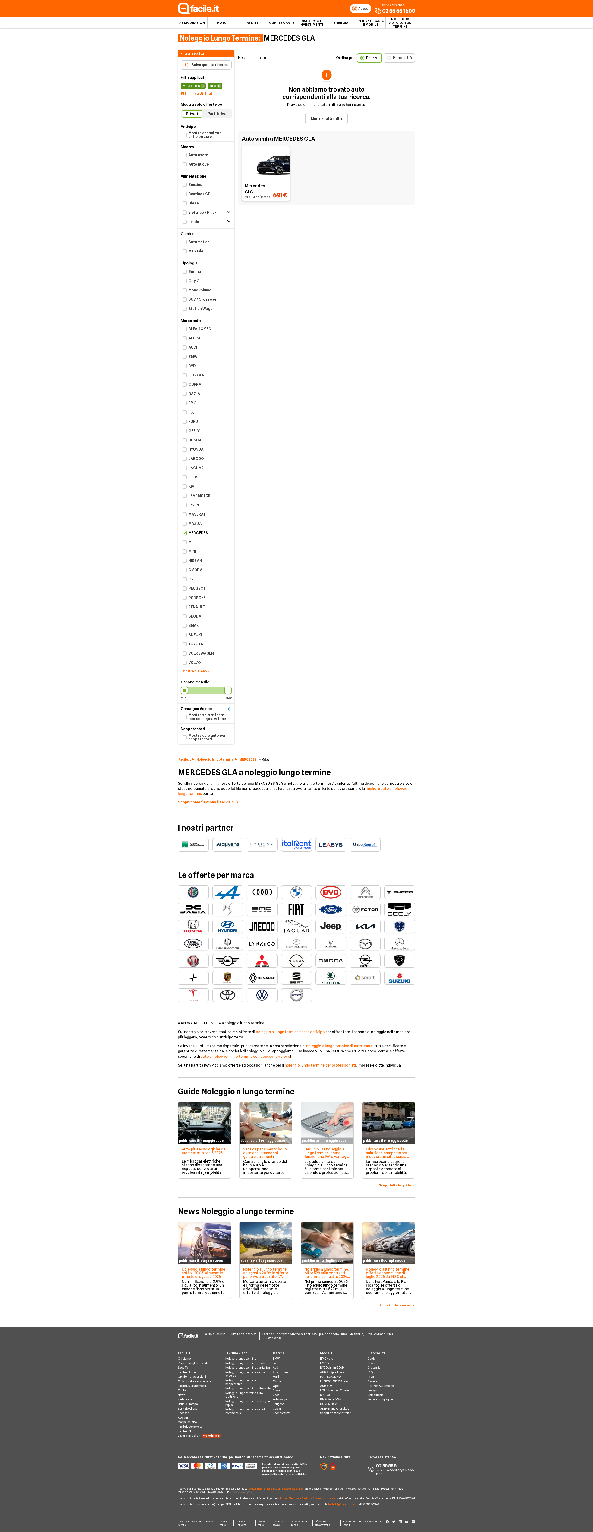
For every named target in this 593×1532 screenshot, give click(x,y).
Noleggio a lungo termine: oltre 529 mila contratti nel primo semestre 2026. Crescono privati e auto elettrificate (327, 1276)
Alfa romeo (280, 1372)
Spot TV (183, 1367)
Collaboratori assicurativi (194, 1381)
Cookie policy (261, 1523)
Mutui (222, 23)
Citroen (278, 1381)
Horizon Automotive (381, 1386)
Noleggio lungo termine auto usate (248, 1388)
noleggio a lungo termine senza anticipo (290, 1032)
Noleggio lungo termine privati (245, 1363)
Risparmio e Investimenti (311, 22)
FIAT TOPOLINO (330, 1376)
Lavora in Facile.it (199, 1435)
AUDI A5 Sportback (332, 1372)
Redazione (185, 1399)
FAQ (370, 1372)
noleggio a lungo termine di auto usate (339, 1046)
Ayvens (372, 1381)
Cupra (277, 1408)
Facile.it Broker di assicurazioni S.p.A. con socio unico (276, 1488)
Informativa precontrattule (322, 1523)
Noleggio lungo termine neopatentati (240, 1382)
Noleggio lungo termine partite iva (247, 1367)
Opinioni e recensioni (192, 1376)
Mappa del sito (187, 1422)
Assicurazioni (192, 23)
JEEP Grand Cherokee (334, 1408)
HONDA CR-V (328, 1404)
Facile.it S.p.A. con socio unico (343, 1504)
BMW (276, 1358)
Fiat (275, 1363)
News (181, 1395)
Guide (371, 1358)
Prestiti (251, 23)
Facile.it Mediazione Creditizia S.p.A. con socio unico (307, 1498)
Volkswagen (281, 1399)
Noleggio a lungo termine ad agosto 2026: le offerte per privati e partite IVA (265, 1273)
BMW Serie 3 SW (330, 1399)
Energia (341, 23)
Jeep (276, 1395)
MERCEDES (248, 759)
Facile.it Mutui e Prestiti (193, 1386)
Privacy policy (223, 1523)
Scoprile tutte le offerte (335, 1413)
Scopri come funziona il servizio (206, 802)
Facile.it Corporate (190, 1426)
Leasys (372, 1390)
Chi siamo (184, 1358)
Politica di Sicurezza (241, 1523)
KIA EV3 (325, 1395)
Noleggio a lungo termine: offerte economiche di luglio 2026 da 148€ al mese (388, 1275)
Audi (276, 1367)
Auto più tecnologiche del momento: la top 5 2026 (204, 1151)
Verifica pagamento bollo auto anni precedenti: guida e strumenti (265, 1153)
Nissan (277, 1390)
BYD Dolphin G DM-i (332, 1367)
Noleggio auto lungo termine (400, 22)
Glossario (374, 1367)
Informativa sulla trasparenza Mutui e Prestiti (362, 1523)
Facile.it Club (186, 1431)
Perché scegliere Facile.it (194, 1363)
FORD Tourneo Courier (335, 1390)
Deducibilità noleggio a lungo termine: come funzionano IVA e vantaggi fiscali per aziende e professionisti (327, 1156)
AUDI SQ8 (326, 1386)
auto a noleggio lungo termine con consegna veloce (245, 1056)
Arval (371, 1376)
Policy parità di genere (299, 1523)
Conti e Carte (281, 23)
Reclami (183, 1417)
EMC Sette (326, 1363)
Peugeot (278, 1404)
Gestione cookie (278, 1523)
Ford (276, 1376)
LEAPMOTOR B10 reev (334, 1381)
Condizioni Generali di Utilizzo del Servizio (196, 1523)
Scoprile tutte (282, 1413)
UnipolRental (376, 1395)
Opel (276, 1386)
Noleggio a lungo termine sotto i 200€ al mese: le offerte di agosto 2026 (203, 1273)
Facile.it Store (187, 1372)
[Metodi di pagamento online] (217, 1466)
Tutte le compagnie (380, 1399)
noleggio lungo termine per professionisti (320, 1065)
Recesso (183, 1413)
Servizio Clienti (188, 1408)
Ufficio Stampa (188, 1404)
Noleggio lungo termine (215, 759)
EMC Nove (326, 1358)
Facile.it (184, 759)
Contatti (183, 1390)
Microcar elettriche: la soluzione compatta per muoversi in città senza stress (386, 1155)
